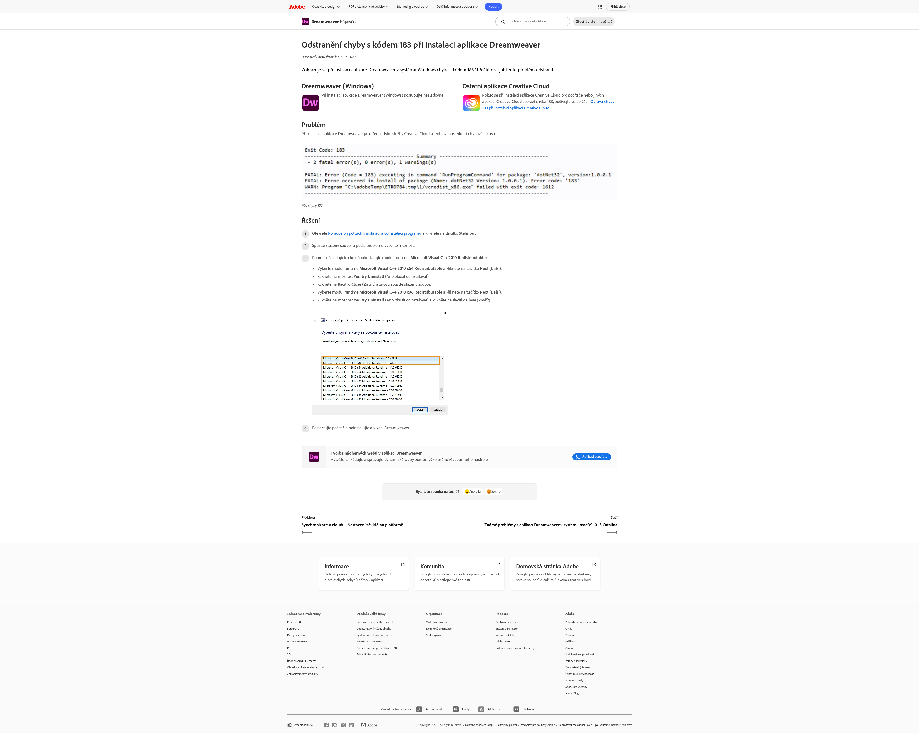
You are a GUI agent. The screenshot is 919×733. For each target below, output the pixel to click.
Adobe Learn (503, 641)
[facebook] (326, 725)
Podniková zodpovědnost (579, 654)
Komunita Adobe (505, 635)
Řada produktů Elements (301, 661)
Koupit (493, 7)
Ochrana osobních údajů (479, 725)
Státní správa (434, 635)
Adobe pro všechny (576, 686)
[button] (600, 7)
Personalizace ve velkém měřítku (376, 622)
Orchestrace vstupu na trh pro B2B (377, 648)
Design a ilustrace (297, 635)
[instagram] (334, 725)
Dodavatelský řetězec (578, 667)
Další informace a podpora (455, 7)
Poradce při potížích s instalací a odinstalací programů (374, 233)
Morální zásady (574, 680)
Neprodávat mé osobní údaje (575, 725)
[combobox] (532, 21)
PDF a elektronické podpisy (366, 7)
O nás (568, 628)
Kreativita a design (324, 7)
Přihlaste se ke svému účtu (581, 622)
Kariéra (569, 635)
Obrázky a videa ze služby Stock (306, 667)
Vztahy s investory (576, 661)
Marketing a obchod (410, 7)
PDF (289, 648)
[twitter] (343, 725)
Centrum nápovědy (507, 622)
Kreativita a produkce (369, 641)
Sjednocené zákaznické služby (374, 635)
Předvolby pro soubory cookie (537, 725)
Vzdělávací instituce (437, 622)
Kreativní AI (294, 622)
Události (570, 641)
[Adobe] (297, 6)
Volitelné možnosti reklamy (616, 725)
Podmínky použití (507, 725)
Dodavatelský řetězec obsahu (374, 628)
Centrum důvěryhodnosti (579, 674)
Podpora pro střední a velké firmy (515, 648)
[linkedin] (351, 725)
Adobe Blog (572, 693)
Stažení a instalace (507, 628)
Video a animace (297, 641)
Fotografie (293, 628)
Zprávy (569, 648)
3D (289, 654)
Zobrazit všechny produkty (302, 674)
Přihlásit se (618, 7)
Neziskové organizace (439, 628)
